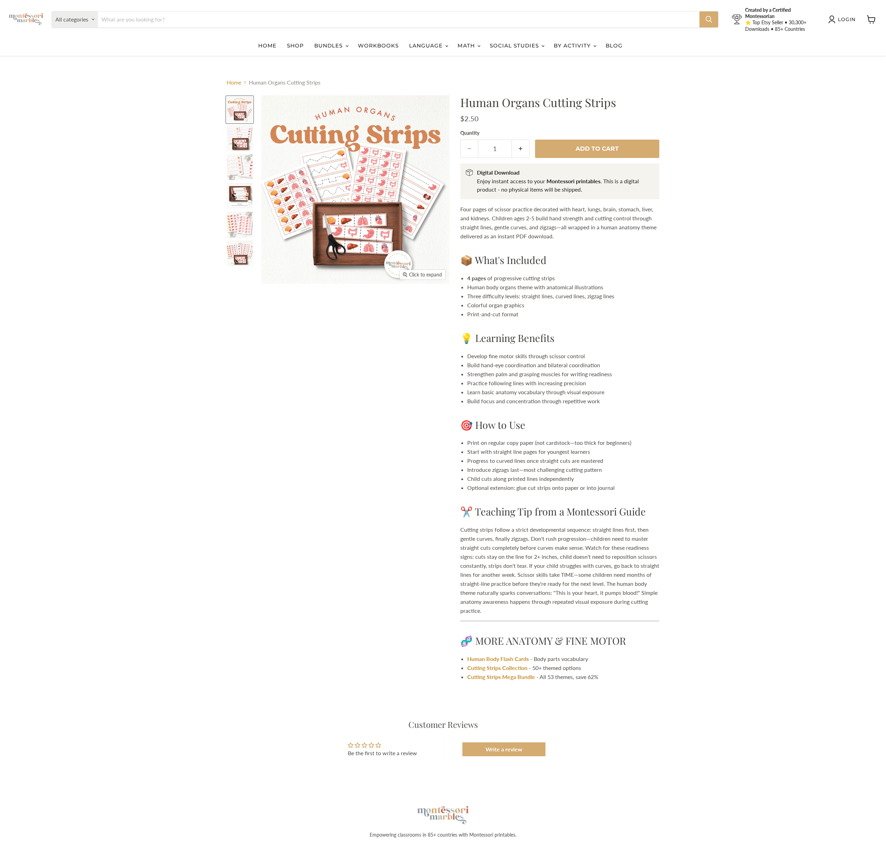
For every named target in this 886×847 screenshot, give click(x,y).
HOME (267, 45)
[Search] (708, 19)
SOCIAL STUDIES (515, 45)
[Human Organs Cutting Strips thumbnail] (239, 138)
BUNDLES (329, 45)
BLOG (614, 45)
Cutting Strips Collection (497, 667)
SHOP (295, 45)
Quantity (469, 133)
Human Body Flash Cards (498, 658)
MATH (467, 45)
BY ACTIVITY (573, 45)
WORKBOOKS (378, 45)
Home (234, 82)
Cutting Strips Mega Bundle (501, 676)
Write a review (504, 749)
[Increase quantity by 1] (521, 149)
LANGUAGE (426, 45)
